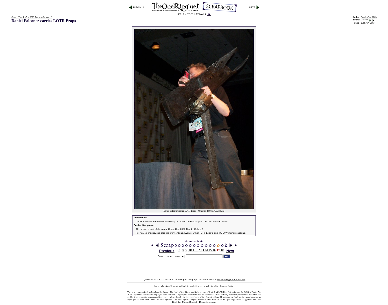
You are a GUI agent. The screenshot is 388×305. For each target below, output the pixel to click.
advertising (166, 286)
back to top (188, 286)
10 (190, 250)
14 (206, 250)
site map (198, 286)
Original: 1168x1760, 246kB (211, 211)
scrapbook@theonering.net (231, 279)
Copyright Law (212, 297)
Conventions (176, 233)
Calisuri (364, 19)
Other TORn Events (203, 233)
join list (214, 286)
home (156, 286)
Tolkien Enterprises (229, 292)
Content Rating (227, 286)
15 (210, 250)
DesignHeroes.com (207, 302)
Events (188, 233)
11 (194, 250)
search (206, 286)
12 (198, 250)
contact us (176, 286)
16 (214, 250)
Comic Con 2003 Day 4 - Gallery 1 (185, 229)
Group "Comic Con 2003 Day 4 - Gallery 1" (31, 17)
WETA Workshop (227, 233)
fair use (189, 297)
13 (202, 250)
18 (222, 250)
